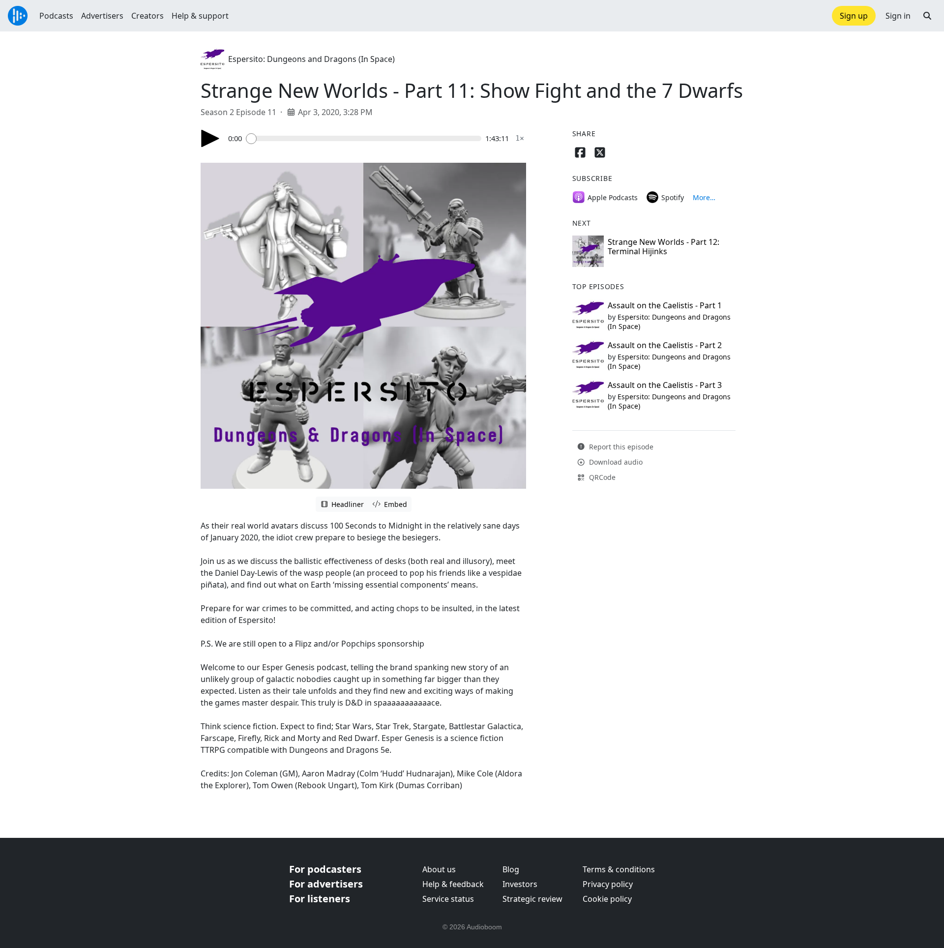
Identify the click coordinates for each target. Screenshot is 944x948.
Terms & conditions (619, 869)
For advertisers (326, 883)
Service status (448, 898)
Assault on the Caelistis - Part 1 (665, 305)
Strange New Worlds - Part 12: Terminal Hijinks (663, 247)
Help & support (200, 15)
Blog (510, 869)
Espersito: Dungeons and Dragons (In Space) (311, 59)
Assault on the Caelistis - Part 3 (665, 385)
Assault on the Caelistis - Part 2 (665, 345)
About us (439, 869)
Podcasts (56, 15)
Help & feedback (453, 884)
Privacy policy (608, 884)
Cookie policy (607, 898)
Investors (519, 884)
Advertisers (102, 15)
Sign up (854, 15)
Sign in (898, 15)
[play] (210, 138)
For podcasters (325, 869)
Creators (147, 15)
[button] (927, 16)
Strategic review (532, 898)
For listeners (319, 898)
